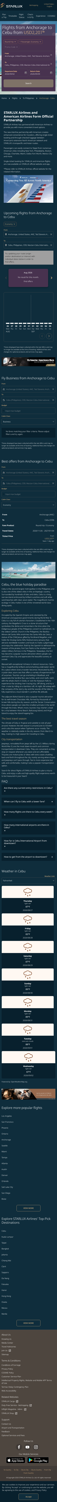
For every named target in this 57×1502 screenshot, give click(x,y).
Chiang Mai (6, 1260)
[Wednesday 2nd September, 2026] (37, 323)
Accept (29, 1496)
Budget (4, 405)
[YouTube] (27, 1447)
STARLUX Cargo (10, 1401)
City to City (24, 1470)
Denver (5, 1175)
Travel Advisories (9, 1346)
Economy (9, 224)
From (7, 53)
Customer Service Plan (11, 1376)
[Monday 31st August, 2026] (29, 323)
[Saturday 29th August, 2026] (20, 323)
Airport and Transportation (13, 1427)
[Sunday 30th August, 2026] (24, 323)
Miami (4, 1151)
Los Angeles (7, 1116)
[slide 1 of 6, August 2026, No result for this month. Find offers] (28, 278)
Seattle (5, 1145)
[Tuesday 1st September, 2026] (33, 323)
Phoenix (5, 1128)
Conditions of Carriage (11, 1365)
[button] (30, 42)
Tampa (4, 1157)
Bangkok (5, 1248)
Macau (4, 1308)
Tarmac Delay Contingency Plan (15, 1387)
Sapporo (5, 1272)
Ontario (5, 1133)
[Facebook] (19, 1447)
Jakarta (5, 1254)
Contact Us (6, 1424)
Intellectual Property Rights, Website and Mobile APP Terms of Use (27, 1381)
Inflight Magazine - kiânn (14, 1409)
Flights (14, 98)
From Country (29, 1473)
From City (47, 1470)
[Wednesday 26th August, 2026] (7, 323)
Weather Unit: (50, 876)
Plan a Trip (4, 15)
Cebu (4, 1231)
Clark (4, 1266)
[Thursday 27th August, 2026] (12, 323)
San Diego (6, 1193)
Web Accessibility (9, 1390)
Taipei (4, 1242)
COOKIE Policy (8, 1372)
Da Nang (5, 1278)
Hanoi (4, 1290)
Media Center (7, 1343)
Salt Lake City (7, 1187)
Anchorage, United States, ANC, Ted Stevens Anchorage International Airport (27, 56)
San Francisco (7, 1122)
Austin (4, 1169)
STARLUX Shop (9, 1413)
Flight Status (21, 15)
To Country (7, 1470)
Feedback (6, 1431)
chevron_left (6, 278)
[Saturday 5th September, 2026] (50, 323)
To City (16, 1470)
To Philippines (28, 98)
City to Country (36, 1470)
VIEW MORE (28, 1208)
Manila (4, 1314)
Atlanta (5, 1163)
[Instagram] (36, 1447)
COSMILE (51, 16)
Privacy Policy (41, 1490)
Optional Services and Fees (13, 1435)
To (5, 62)
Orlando (5, 1181)
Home (4, 98)
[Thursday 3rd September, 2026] (41, 323)
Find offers (28, 281)
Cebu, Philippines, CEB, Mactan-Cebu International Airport (27, 65)
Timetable (12, 16)
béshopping (33, 5)
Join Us (6, 1350)
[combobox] (29, 234)
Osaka (4, 1302)
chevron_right (51, 278)
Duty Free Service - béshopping (17, 1405)
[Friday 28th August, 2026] (16, 323)
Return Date (35, 71)
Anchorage (6, 1139)
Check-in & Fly (30, 15)
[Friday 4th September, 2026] (46, 323)
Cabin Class (6, 416)
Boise (4, 1199)
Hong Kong (6, 1296)
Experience (40, 16)
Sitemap (5, 1354)
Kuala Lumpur (7, 1237)
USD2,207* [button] (34, 32)
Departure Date (11, 71)
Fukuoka (5, 1284)
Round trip (9, 41)
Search (28, 83)
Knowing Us (6, 1339)
